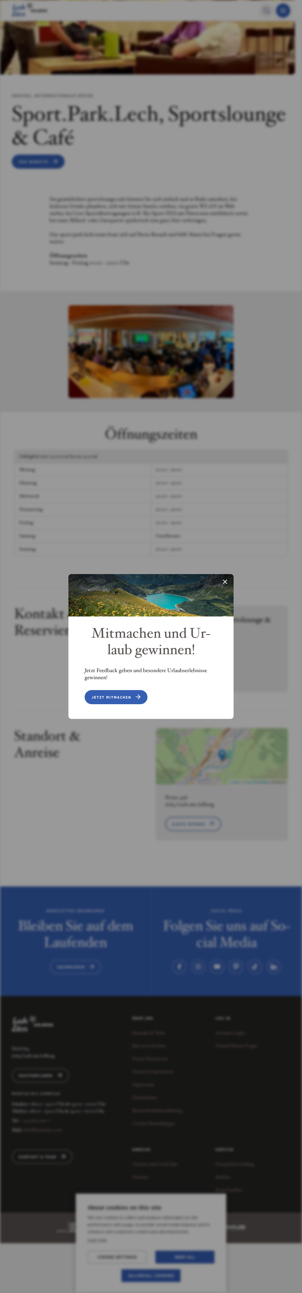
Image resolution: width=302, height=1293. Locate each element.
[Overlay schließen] (225, 582)
